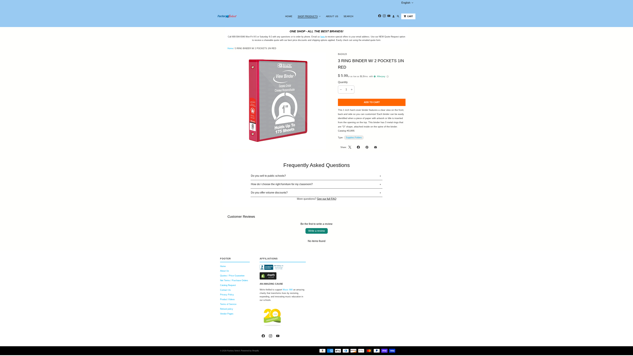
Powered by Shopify (250, 351)
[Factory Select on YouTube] (277, 336)
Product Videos (227, 299)
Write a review (316, 230)
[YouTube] (388, 16)
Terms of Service (228, 304)
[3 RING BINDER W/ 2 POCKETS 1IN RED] (278, 101)
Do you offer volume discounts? (269, 192)
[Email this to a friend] (375, 147)
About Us (332, 16)
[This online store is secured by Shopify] (283, 276)
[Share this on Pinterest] (366, 147)
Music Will (288, 289)
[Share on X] (350, 147)
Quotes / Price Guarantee (232, 275)
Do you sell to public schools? (268, 175)
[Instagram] (384, 16)
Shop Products (308, 16)
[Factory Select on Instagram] (270, 336)
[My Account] (393, 16)
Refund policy (226, 309)
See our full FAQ (326, 198)
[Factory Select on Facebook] (263, 336)
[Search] (398, 16)
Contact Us (225, 290)
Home (288, 16)
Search (348, 16)
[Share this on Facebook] (358, 147)
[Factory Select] (237, 16)
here (322, 36)
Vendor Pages (226, 313)
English (405, 2)
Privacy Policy (227, 294)
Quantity (343, 82)
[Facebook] (379, 16)
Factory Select (233, 351)
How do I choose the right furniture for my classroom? (282, 184)
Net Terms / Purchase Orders (234, 280)
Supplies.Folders (354, 137)
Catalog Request (228, 285)
